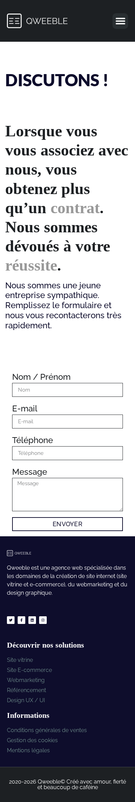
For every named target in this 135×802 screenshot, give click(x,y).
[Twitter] (11, 620)
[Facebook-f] (21, 620)
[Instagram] (43, 620)
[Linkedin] (32, 620)
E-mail (24, 408)
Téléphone (32, 440)
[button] (120, 21)
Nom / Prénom (41, 377)
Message (29, 472)
